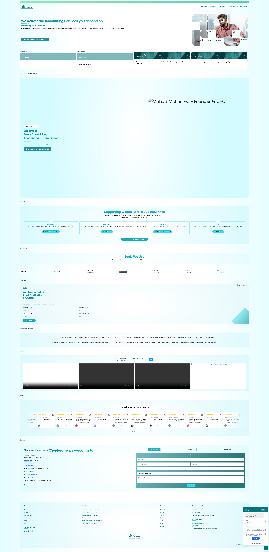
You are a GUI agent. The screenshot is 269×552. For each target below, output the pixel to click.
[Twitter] (26, 531)
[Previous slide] (37, 272)
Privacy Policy (27, 544)
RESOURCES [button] (233, 7)
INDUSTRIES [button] (222, 7)
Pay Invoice (163, 518)
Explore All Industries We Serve (138, 239)
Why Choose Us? (29, 320)
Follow (151, 359)
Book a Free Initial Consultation (89, 523)
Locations (162, 526)
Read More (46, 231)
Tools (161, 520)
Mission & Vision (27, 509)
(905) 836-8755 (29, 465)
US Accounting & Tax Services (89, 512)
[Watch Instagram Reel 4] (218, 376)
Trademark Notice (47, 544)
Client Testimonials (28, 515)
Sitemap (56, 544)
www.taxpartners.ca (240, 544)
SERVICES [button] (213, 7)
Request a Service (154, 449)
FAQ (25, 523)
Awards (25, 520)
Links (161, 523)
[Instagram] (32, 531)
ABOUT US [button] (204, 7)
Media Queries (227, 449)
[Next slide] (231, 272)
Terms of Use (37, 544)
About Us (26, 512)
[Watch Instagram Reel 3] (162, 376)
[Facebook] (30, 531)
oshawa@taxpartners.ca (31, 474)
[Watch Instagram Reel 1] (50, 376)
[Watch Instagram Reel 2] (106, 376)
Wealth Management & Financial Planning (92, 520)
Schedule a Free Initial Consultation (35, 39)
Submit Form (190, 485)
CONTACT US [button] (243, 7)
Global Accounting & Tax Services (90, 515)
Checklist (162, 509)
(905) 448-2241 (29, 477)
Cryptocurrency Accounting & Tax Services (92, 518)
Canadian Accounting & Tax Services (91, 509)
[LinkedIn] (28, 531)
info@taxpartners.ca (30, 463)
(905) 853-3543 (29, 486)
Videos (162, 515)
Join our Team (191, 449)
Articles (162, 512)
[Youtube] (24, 531)
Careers (25, 518)
